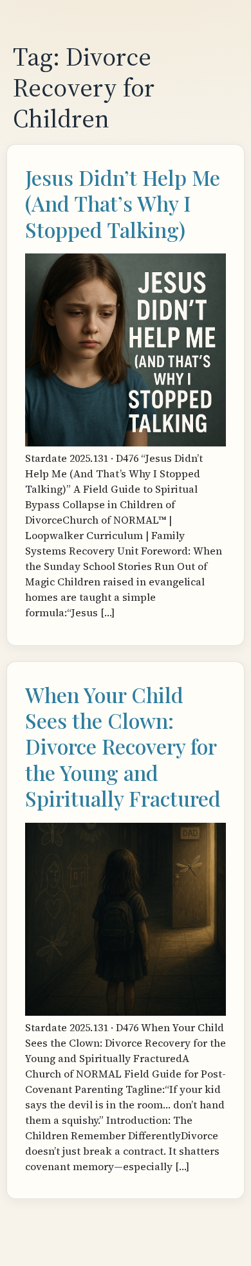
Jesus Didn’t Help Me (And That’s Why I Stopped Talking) (122, 203)
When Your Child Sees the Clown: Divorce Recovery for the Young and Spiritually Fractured (123, 746)
